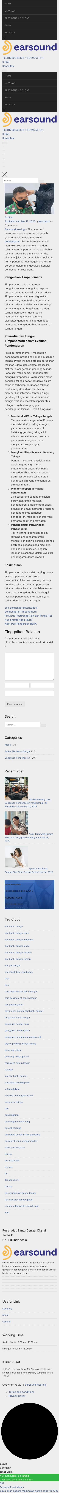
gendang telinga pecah (17, 1056)
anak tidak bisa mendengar (19, 972)
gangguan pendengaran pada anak (23, 1037)
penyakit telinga (13, 1128)
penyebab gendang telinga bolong (22, 1134)
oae (6, 1108)
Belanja (10, 32)
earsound (44, 221)
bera (7, 985)
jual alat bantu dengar (16, 1076)
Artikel (9, 217)
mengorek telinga (14, 1102)
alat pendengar (12, 965)
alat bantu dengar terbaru (18, 959)
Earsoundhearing (15, 229)
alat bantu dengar (14, 926)
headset (9, 1069)
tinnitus (8, 1186)
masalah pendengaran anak (19, 1095)
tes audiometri (12, 1160)
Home (8, 3)
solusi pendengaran (15, 1147)
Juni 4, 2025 (46, 872)
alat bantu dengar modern (18, 952)
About (5, 1315)
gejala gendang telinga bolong (20, 1043)
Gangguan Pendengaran (17, 757)
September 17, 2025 (26, 806)
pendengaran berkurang (17, 1121)
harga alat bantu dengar (17, 1063)
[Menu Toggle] (4, 71)
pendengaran (12, 241)
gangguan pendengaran (17, 1030)
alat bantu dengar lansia (17, 946)
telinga (8, 1154)
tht (6, 1173)
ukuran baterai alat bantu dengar (22, 1206)
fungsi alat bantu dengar (17, 1017)
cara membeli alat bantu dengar (21, 991)
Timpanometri (28, 611)
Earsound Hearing (35, 1384)
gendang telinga (13, 1050)
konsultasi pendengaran (17, 1082)
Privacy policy (17, 1395)
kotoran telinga (12, 1089)
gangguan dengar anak (17, 1024)
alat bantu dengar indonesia (19, 939)
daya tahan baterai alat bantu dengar (24, 1011)
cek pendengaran (15, 607)
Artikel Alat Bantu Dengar (18, 751)
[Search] (41, 181)
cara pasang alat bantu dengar (21, 998)
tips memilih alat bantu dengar (20, 1193)
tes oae (8, 1167)
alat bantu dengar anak (17, 933)
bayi (7, 978)
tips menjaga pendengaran (18, 1199)
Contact (6, 1321)
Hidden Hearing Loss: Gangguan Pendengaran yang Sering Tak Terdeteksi (28, 803)
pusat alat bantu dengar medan (21, 1141)
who (7, 1212)
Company (7, 1308)
